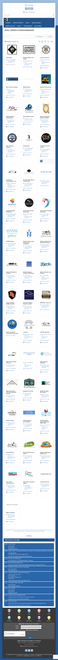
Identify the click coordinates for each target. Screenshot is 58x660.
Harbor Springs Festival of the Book (28, 272)
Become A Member (18, 22)
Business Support (36, 22)
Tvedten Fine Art (44, 481)
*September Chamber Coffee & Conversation (18, 567)
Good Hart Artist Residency (10, 211)
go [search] (50, 36)
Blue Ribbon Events (28, 116)
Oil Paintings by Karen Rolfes (27, 421)
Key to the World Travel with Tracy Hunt (12, 333)
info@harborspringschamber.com (29, 646)
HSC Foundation (28, 26)
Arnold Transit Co (45, 57)
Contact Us (22, 531)
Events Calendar (25, 530)
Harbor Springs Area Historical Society (45, 242)
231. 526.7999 (29, 644)
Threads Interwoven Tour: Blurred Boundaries (18, 572)
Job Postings (17, 531)
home (6, 19)
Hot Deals (32, 530)
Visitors (19, 26)
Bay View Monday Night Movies (15, 562)
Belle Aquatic (26, 87)
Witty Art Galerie (10, 512)
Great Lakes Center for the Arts (28, 211)
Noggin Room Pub (28, 391)
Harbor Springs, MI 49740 (30, 642)
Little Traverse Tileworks (44, 362)
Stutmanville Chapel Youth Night (15, 582)
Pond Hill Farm (10, 452)
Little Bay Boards (44, 332)
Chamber (8, 22)
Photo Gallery (38, 26)
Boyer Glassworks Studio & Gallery (45, 117)
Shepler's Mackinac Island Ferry (45, 453)
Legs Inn (25, 332)
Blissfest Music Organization (10, 117)
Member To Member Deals (40, 530)
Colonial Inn (26, 146)
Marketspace (49, 530)
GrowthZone (20, 655)
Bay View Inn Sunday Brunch (14, 558)
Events (27, 22)
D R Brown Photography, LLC (11, 180)
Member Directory (10, 26)
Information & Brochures (31, 531)
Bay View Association (12, 87)
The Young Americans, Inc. (10, 482)
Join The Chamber (41, 531)
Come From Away (12, 601)
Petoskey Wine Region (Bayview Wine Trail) (44, 422)
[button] (5, 41)
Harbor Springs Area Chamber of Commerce (28, 242)
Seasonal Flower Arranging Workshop (16, 595)
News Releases (18, 530)
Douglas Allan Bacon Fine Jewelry (28, 180)
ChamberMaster (33, 655)
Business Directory (10, 530)
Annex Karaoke (11, 544)
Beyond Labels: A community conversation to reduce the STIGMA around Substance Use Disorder (30, 551)
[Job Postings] (41, 162)
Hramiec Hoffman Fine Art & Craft (27, 303)
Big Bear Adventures (45, 87)
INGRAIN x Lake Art (45, 302)
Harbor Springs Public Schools (10, 303)
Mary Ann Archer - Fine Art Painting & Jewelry (11, 392)
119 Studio (9, 57)
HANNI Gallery (10, 241)
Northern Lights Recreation (44, 391)
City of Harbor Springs (10, 146)
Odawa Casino (10, 420)
